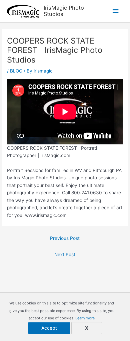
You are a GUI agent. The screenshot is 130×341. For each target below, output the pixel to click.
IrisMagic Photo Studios (64, 11)
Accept (49, 328)
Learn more (85, 318)
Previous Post (65, 238)
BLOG (16, 71)
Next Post (64, 254)
